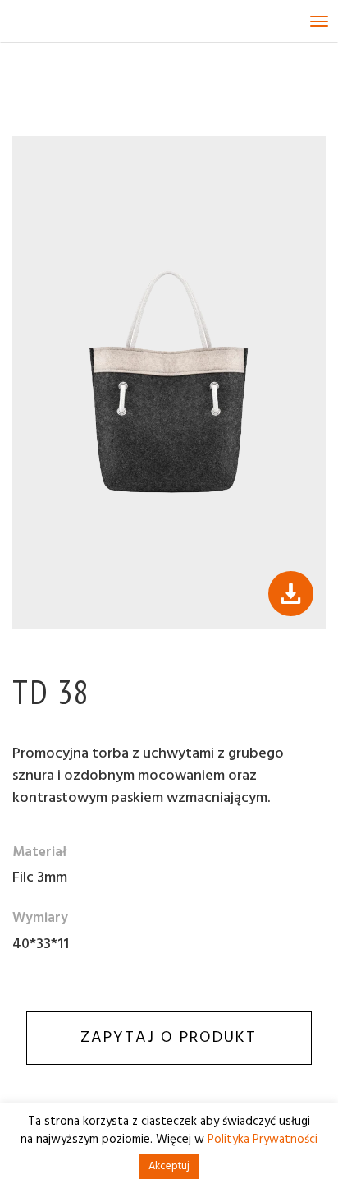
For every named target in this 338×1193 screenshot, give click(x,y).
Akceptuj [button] (169, 1166)
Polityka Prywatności (262, 1139)
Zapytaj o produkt (168, 1038)
